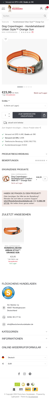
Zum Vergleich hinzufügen (11, 128)
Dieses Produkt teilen (31, 128)
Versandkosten (10, 95)
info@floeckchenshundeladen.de (18, 201)
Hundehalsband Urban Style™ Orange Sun (28, 22)
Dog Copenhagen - (10, 32)
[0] (46, 8)
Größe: (5, 101)
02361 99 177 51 (14, 317)
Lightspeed (15, 397)
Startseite (5, 22)
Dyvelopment (33, 397)
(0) (32, 32)
